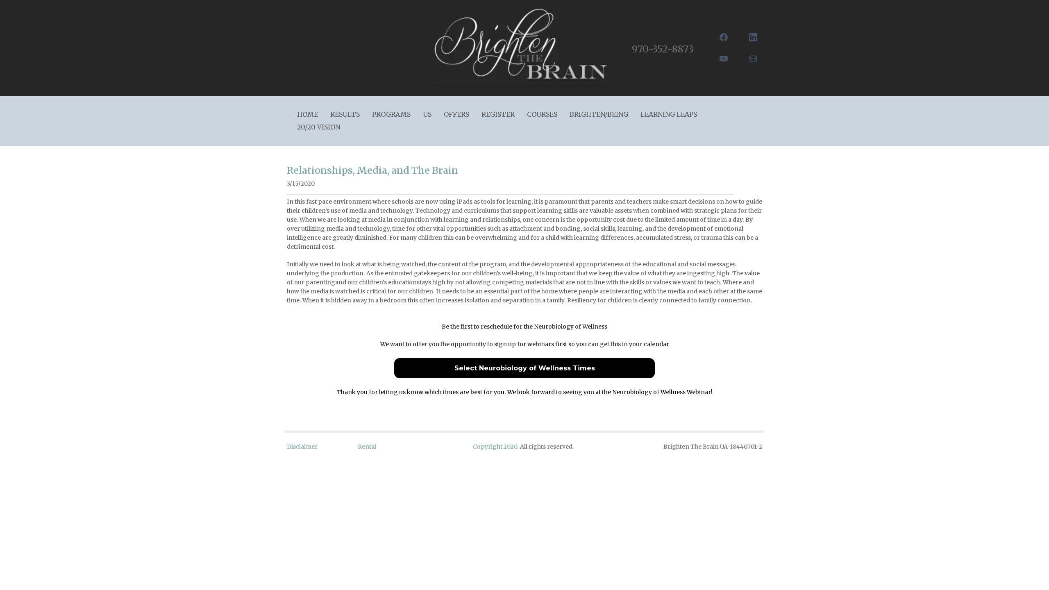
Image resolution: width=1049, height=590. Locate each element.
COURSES (542, 114)
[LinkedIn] (753, 37)
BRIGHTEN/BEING (599, 114)
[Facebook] (723, 37)
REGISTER (498, 114)
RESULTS (345, 114)
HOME (307, 114)
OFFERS (456, 114)
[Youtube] (723, 58)
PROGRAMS (391, 114)
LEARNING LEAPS (668, 114)
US (427, 114)
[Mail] (753, 58)
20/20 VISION (318, 127)
